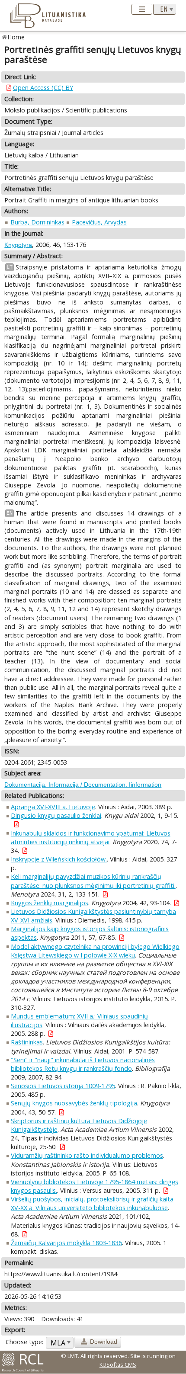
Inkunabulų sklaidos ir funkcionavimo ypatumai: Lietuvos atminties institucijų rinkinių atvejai (90, 837)
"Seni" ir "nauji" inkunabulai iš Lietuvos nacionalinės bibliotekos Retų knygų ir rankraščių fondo (83, 1064)
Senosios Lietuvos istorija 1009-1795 (63, 1086)
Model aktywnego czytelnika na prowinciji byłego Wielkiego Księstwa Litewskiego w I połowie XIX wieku (95, 950)
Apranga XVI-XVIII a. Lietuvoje (53, 807)
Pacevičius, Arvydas (99, 222)
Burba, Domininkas (37, 222)
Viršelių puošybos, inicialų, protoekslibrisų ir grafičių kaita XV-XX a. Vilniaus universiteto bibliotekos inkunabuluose (92, 1203)
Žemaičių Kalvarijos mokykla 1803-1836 (66, 1243)
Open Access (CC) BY (43, 87)
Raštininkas (27, 1042)
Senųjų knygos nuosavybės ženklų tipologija (74, 1103)
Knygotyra (18, 244)
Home (16, 37)
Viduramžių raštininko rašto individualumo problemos (87, 1155)
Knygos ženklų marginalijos (49, 903)
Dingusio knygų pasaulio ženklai (56, 815)
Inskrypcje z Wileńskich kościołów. (59, 859)
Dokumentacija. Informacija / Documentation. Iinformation (82, 784)
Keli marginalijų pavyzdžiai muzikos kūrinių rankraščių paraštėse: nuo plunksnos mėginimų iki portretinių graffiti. (93, 880)
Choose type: (24, 1342)
